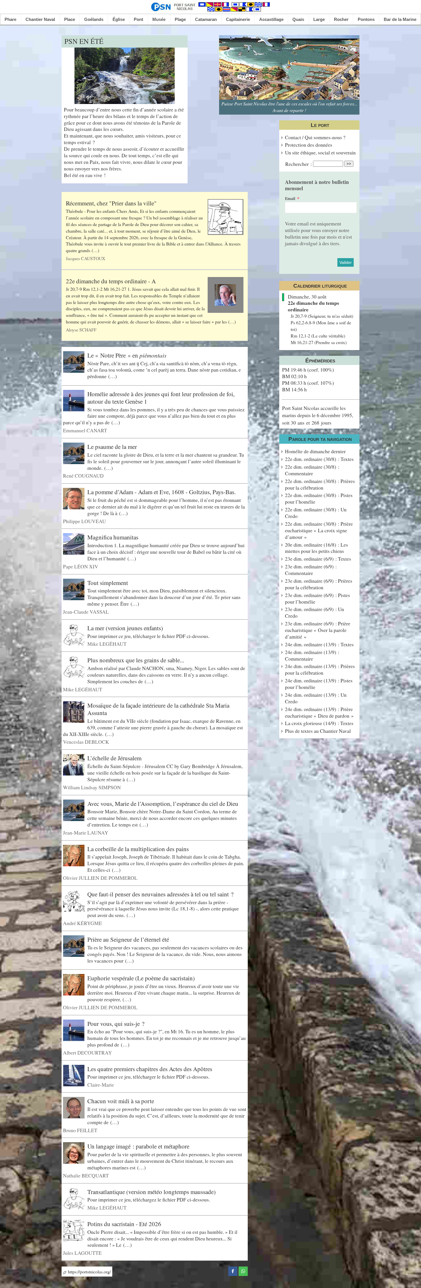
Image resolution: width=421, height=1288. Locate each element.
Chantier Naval (40, 19)
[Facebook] (232, 1270)
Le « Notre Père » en (126, 355)
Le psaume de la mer (112, 447)
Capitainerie (238, 19)
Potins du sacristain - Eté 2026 (124, 1224)
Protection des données (308, 145)
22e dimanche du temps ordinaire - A (111, 281)
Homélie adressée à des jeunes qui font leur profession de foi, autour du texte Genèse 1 (161, 397)
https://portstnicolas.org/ (88, 1272)
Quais (298, 19)
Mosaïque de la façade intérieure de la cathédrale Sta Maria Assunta (158, 709)
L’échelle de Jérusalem (114, 758)
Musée (159, 19)
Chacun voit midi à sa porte (120, 1101)
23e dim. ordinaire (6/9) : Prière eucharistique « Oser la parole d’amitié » (317, 630)
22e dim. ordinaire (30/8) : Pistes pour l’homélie (319, 498)
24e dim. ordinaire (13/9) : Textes (319, 644)
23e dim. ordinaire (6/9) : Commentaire (311, 569)
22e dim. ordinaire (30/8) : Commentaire (312, 470)
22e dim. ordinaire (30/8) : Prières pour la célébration (320, 484)
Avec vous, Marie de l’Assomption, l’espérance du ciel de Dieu (162, 803)
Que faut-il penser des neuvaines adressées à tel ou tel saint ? (160, 894)
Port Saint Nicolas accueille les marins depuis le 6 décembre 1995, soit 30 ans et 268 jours (317, 415)
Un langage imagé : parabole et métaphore (138, 1146)
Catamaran (206, 19)
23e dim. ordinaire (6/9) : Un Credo (314, 612)
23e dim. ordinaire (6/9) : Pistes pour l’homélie (317, 598)
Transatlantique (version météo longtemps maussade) (151, 1191)
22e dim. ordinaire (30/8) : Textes (319, 459)
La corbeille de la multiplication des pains (138, 849)
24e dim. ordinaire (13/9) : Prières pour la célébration (320, 669)
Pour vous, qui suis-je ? (115, 1023)
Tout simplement (107, 582)
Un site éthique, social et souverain (320, 152)
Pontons (366, 19)
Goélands (93, 19)
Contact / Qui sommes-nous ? (315, 137)
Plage (180, 19)
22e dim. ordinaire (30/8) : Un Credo (316, 512)
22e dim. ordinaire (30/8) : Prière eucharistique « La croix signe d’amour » (319, 530)
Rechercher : (298, 163)
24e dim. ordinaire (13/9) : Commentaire (312, 655)
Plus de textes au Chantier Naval (318, 731)
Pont (138, 19)
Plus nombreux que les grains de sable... (135, 660)
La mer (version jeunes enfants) (125, 628)
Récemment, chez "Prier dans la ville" (111, 203)
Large (319, 19)
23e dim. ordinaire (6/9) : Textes (318, 558)
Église (119, 19)
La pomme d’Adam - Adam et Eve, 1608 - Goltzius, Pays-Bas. (161, 492)
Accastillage (271, 19)
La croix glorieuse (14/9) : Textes (319, 723)
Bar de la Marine (400, 19)
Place (69, 19)
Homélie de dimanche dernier (315, 451)
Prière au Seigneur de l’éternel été (128, 939)
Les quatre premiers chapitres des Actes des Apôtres (149, 1069)
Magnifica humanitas (112, 537)
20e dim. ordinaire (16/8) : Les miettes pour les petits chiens (316, 548)
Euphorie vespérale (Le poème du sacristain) (141, 978)
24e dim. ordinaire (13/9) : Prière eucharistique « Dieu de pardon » (319, 712)
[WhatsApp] (243, 1270)
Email (290, 198)
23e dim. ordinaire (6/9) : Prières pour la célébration (318, 584)
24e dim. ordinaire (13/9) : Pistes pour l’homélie (319, 683)
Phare (10, 19)
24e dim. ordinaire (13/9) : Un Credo (316, 698)
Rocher (341, 19)
